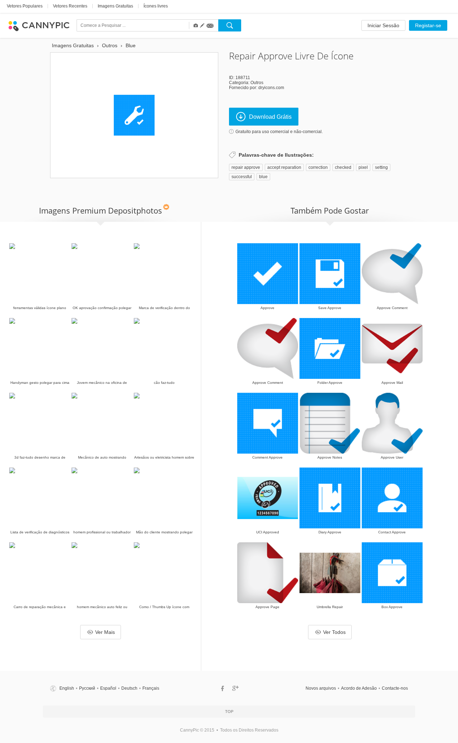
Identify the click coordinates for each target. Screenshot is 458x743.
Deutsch (129, 688)
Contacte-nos (395, 688)
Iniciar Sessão (383, 25)
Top (229, 711)
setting (381, 167)
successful (242, 176)
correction (318, 167)
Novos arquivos (321, 688)
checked (343, 167)
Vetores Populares (25, 6)
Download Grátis (270, 117)
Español (108, 688)
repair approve (246, 167)
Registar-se (428, 25)
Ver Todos (334, 632)
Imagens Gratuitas (115, 6)
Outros (256, 82)
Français (150, 688)
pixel (363, 167)
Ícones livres (155, 6)
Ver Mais (105, 632)
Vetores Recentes (70, 6)
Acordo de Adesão (359, 688)
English (66, 688)
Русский (87, 688)
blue (263, 176)
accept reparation (284, 167)
